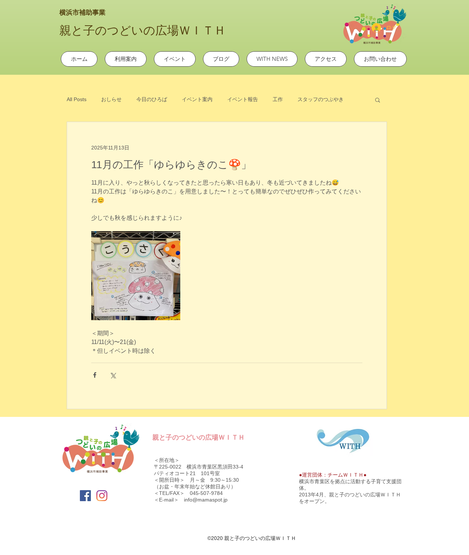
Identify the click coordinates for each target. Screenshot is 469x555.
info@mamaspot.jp (206, 500)
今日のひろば (151, 99)
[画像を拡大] (135, 275)
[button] (377, 100)
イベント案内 (197, 99)
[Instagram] (101, 495)
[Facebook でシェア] (94, 374)
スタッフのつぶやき (321, 99)
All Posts (76, 99)
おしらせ (111, 99)
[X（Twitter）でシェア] (112, 374)
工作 (278, 99)
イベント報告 (242, 99)
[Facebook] (85, 495)
